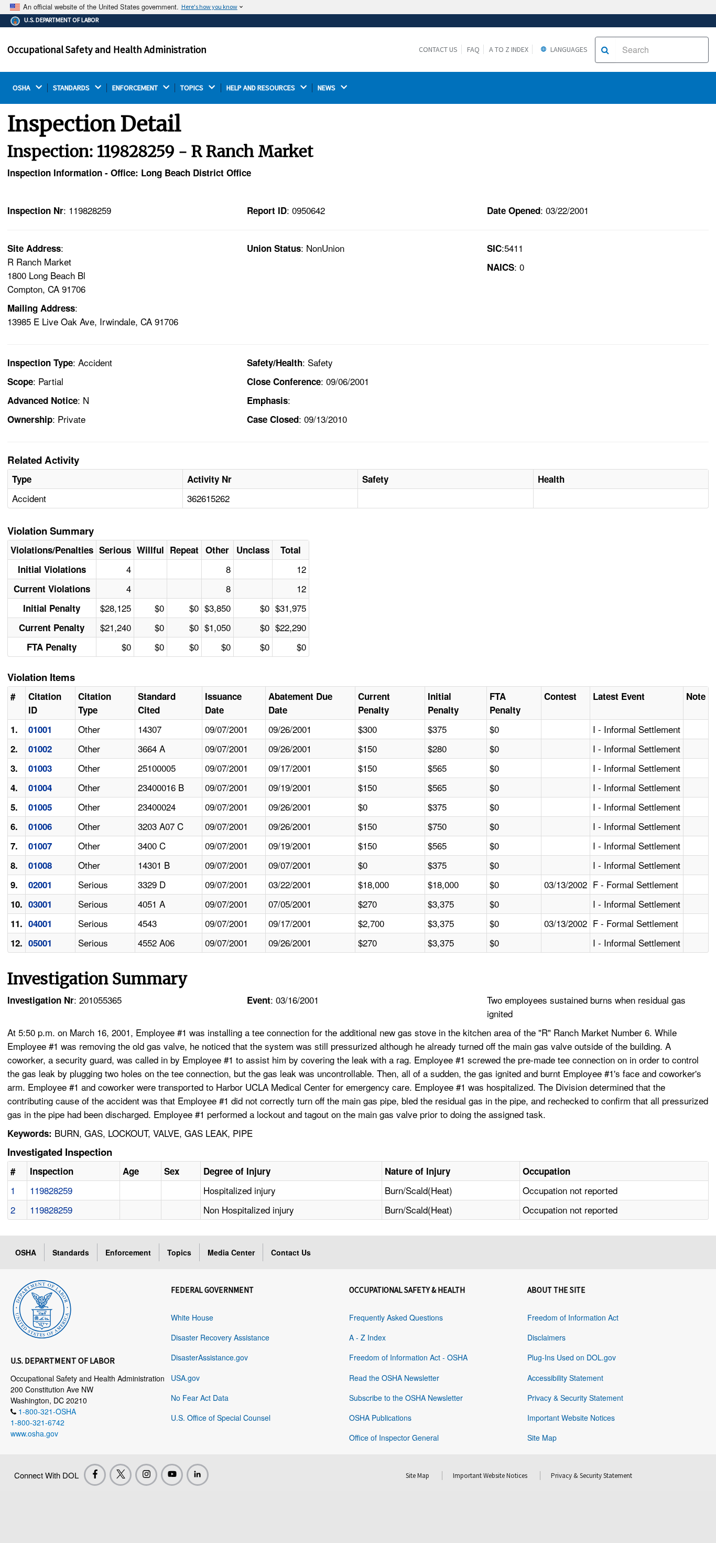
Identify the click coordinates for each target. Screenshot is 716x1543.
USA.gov (185, 1377)
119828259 (51, 1190)
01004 (40, 787)
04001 (40, 923)
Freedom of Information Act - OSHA (408, 1357)
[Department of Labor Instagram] (146, 1475)
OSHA (22, 87)
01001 (40, 729)
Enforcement (128, 1252)
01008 (40, 865)
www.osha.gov (34, 1433)
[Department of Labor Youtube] (172, 1475)
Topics (179, 1252)
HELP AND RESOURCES (261, 87)
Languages (568, 49)
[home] (41, 1307)
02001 (40, 884)
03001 (40, 904)
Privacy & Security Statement (575, 1397)
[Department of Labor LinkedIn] (198, 1475)
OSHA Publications (380, 1417)
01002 (40, 748)
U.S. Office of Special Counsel (220, 1417)
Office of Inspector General (394, 1437)
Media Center (231, 1252)
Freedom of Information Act (573, 1317)
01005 (40, 807)
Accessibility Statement (565, 1377)
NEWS (327, 87)
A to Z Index (508, 49)
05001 (40, 943)
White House (192, 1317)
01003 (40, 768)
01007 (40, 845)
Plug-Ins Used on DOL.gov (571, 1357)
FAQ (473, 49)
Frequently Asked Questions (396, 1317)
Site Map (542, 1437)
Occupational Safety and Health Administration (107, 49)
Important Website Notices (571, 1417)
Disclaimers (546, 1337)
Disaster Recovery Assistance (220, 1337)
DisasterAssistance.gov (209, 1357)
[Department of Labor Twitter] (121, 1475)
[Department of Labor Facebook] (95, 1475)
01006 (40, 826)
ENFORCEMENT (135, 87)
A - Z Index (367, 1337)
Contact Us (438, 49)
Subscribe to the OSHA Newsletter (406, 1397)
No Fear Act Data (200, 1397)
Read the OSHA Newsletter (394, 1377)
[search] (605, 49)
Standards (70, 1252)
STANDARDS (72, 87)
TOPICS (192, 87)
